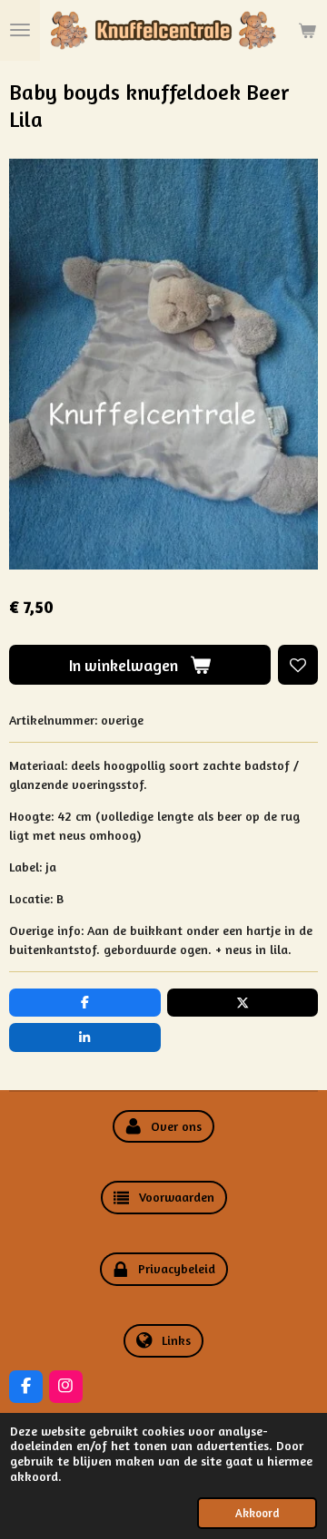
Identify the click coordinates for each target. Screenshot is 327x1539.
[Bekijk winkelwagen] (307, 30)
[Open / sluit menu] (20, 30)
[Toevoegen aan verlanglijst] (298, 665)
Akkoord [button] (257, 1513)
